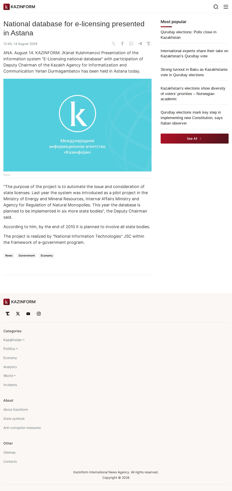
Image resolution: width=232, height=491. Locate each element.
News (9, 255)
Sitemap (9, 452)
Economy (47, 255)
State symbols (13, 418)
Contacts (10, 461)
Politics (9, 349)
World (8, 376)
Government (27, 255)
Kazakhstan (12, 340)
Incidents (10, 385)
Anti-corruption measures (22, 428)
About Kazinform (15, 409)
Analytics (10, 367)
